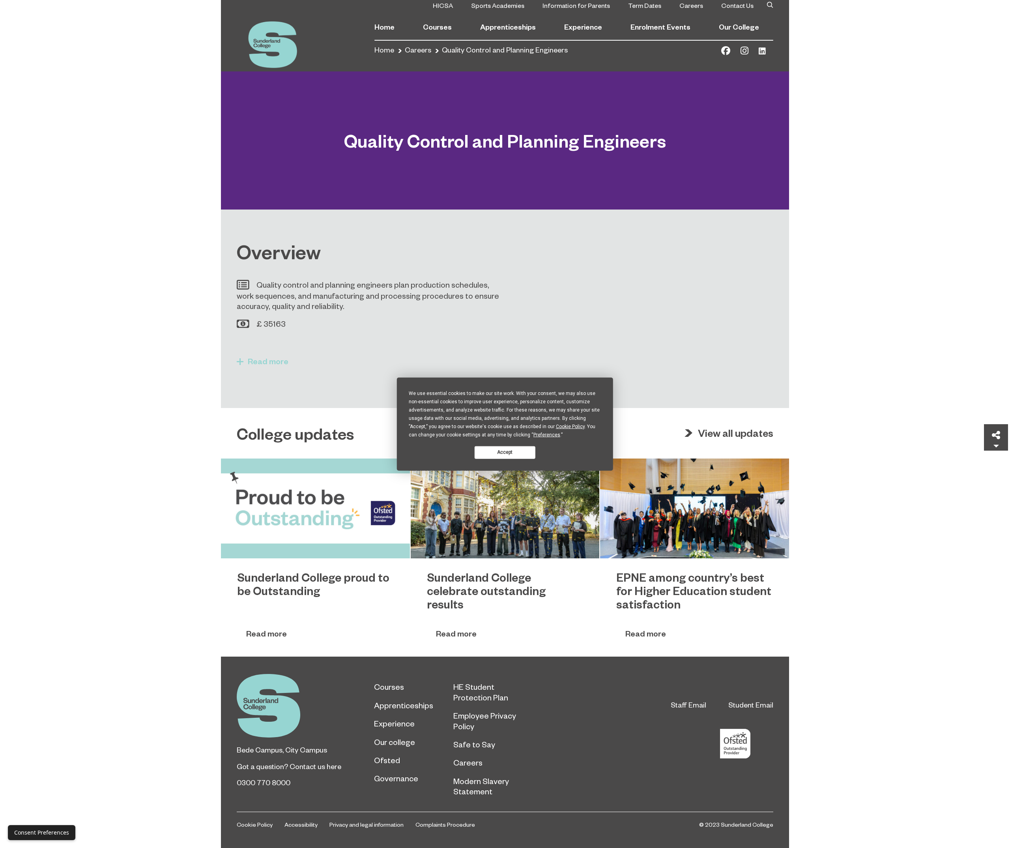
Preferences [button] (546, 434)
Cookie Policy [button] (570, 426)
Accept (504, 452)
